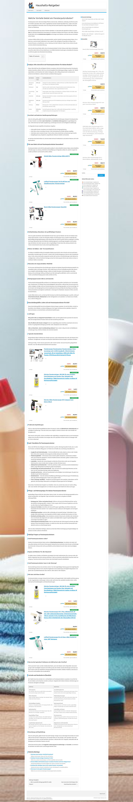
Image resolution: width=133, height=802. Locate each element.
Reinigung (47, 10)
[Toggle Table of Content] (42, 56)
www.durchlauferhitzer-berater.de (91, 194)
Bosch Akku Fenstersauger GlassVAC (55, 207)
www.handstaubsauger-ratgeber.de (91, 183)
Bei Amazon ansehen (71, 173)
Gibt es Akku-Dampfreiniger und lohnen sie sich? (92, 31)
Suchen (83, 172)
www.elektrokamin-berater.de (90, 195)
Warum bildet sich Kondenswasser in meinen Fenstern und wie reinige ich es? (51, 761)
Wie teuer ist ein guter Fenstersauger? (41, 769)
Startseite (30, 10)
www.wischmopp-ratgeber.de (90, 186)
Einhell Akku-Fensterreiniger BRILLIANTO (57, 156)
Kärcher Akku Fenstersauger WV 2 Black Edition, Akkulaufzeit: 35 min (92, 158)
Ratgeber (39, 10)
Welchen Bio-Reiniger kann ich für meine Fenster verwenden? (47, 765)
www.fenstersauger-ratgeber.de (91, 188)
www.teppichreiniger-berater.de (91, 192)
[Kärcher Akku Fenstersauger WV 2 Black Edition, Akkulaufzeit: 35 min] (94, 152)
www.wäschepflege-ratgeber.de (91, 191)
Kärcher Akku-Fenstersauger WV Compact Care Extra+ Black (93, 103)
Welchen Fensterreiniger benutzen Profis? (42, 758)
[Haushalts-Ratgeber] (30, 8)
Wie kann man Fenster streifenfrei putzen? (42, 754)
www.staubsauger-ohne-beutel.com (91, 189)
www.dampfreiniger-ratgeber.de (91, 182)
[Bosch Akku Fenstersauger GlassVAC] (94, 44)
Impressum (102, 793)
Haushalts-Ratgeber (48, 5)
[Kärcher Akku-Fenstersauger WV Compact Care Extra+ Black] (94, 97)
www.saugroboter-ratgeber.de (90, 185)
